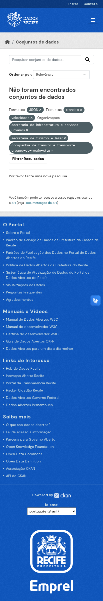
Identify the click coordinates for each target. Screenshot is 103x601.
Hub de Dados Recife (23, 368)
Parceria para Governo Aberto (31, 439)
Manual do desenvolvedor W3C (32, 326)
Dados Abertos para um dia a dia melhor (39, 348)
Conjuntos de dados (37, 42)
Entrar (73, 4)
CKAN (62, 495)
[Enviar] (87, 59)
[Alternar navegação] (93, 20)
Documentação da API (41, 203)
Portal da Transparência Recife (31, 383)
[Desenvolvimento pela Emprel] (51, 586)
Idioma (51, 504)
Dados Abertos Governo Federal (32, 397)
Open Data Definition (23, 461)
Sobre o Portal (18, 232)
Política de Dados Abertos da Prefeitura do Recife (47, 265)
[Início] (7, 42)
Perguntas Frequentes (24, 292)
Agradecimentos (19, 299)
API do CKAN (16, 476)
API (14, 203)
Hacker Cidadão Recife (24, 390)
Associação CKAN (20, 468)
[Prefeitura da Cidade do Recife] (51, 551)
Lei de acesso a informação (29, 432)
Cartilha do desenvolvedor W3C (32, 334)
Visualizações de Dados (25, 285)
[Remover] (40, 110)
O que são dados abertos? (28, 424)
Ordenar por (20, 74)
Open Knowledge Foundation (30, 446)
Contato (91, 4)
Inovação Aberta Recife (25, 375)
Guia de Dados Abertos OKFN (30, 341)
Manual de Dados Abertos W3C (32, 319)
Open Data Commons (24, 454)
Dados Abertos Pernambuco (29, 405)
